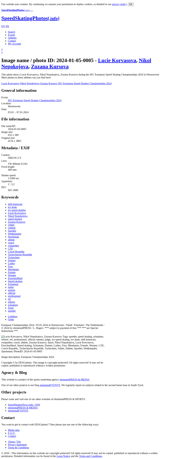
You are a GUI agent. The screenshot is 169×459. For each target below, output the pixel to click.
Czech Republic (16, 251)
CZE (10, 248)
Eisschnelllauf (15, 278)
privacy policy (119, 4)
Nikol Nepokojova (29, 83)
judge (11, 287)
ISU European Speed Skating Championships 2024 (85, 83)
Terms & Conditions (18, 447)
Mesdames (13, 269)
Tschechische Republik (20, 254)
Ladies (11, 263)
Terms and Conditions (90, 456)
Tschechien (14, 257)
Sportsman (13, 236)
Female (12, 272)
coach (11, 242)
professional (14, 296)
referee (11, 302)
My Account (14, 43)
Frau (10, 266)
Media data (13, 430)
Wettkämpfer (14, 233)
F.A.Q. (11, 433)
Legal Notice (63, 456)
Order (11, 319)
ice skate (12, 207)
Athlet (11, 224)
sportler (12, 310)
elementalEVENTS (50, 385)
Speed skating (15, 281)
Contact (12, 40)
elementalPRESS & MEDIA (74, 379)
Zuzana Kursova (50, 66)
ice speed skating (17, 210)
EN (3, 26)
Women (12, 275)
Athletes (12, 37)
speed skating (15, 219)
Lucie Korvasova (117, 60)
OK (130, 4)
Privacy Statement (17, 444)
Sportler (12, 230)
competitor (13, 245)
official (11, 293)
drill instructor (15, 204)
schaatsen (13, 305)
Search (11, 31)
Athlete (12, 227)
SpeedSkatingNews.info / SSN (24, 404)
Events (11, 34)
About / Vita (14, 441)
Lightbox (12, 316)
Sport (11, 307)
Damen (12, 260)
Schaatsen (13, 284)
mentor (11, 290)
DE (7, 26)
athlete (11, 239)
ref (9, 299)
